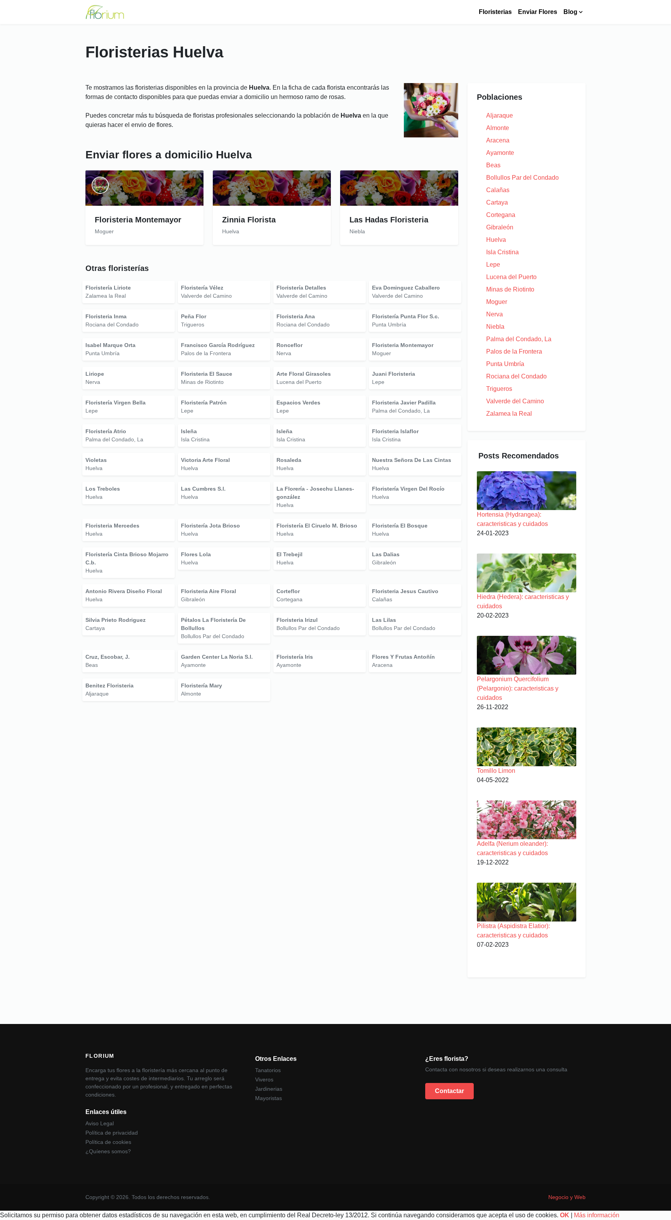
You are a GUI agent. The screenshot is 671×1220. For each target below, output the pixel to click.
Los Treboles (102, 489)
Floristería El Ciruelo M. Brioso (316, 525)
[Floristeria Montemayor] (144, 187)
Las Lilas (384, 620)
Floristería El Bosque (400, 525)
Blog (570, 12)
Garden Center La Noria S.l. (217, 657)
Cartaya (497, 202)
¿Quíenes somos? (108, 1151)
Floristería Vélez (202, 288)
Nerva (494, 314)
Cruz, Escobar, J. (107, 657)
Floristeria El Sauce (206, 374)
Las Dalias (386, 554)
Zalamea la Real (509, 413)
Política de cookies (108, 1142)
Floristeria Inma (106, 316)
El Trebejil (289, 554)
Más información (596, 1215)
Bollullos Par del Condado (522, 177)
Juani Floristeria (393, 374)
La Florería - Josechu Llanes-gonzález (315, 493)
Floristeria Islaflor (395, 431)
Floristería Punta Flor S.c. (405, 316)
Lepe (493, 264)
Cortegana (500, 215)
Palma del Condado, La (518, 339)
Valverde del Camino (515, 401)
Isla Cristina (502, 252)
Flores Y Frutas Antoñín (403, 657)
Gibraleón (499, 227)
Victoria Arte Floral (205, 460)
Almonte (497, 128)
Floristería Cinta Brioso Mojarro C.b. (127, 558)
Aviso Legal (99, 1123)
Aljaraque (499, 115)
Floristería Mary (201, 685)
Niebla (495, 326)
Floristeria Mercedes (112, 525)
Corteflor (288, 591)
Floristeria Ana (295, 316)
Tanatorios (268, 1070)
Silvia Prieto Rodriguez (115, 620)
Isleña (189, 431)
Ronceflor (289, 345)
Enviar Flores (537, 12)
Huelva (496, 239)
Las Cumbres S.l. (203, 489)
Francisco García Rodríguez (218, 345)
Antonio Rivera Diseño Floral (123, 591)
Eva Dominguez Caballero (406, 288)
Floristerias (495, 12)
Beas (493, 165)
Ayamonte (500, 152)
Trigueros (499, 388)
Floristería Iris (294, 657)
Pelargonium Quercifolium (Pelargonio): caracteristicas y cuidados (517, 688)
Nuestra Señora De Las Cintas (411, 460)
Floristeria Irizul (297, 620)
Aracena (497, 140)
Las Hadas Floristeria (388, 219)
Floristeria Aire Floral (208, 591)
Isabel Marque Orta (110, 345)
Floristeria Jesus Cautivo (405, 591)
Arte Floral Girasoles (303, 374)
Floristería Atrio (105, 431)
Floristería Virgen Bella (115, 402)
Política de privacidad (111, 1133)
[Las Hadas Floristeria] (399, 187)
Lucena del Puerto (511, 277)
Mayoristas (268, 1098)
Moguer (496, 301)
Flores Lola (196, 554)
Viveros (264, 1079)
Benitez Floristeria (109, 685)
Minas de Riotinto (510, 289)
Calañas (497, 190)
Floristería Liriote (108, 288)
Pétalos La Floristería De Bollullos (213, 624)
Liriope (94, 374)
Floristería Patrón (204, 402)
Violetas (96, 460)
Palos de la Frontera (514, 351)
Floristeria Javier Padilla (404, 402)
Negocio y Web (567, 1197)
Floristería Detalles (301, 288)
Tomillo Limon (496, 770)
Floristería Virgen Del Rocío (408, 489)
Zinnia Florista (249, 219)
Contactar (449, 1091)
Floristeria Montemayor (138, 219)
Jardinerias (268, 1089)
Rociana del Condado (516, 376)
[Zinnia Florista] (272, 187)
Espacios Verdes (298, 402)
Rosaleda (288, 460)
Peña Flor (193, 316)
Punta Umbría (505, 364)
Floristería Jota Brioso (210, 525)
